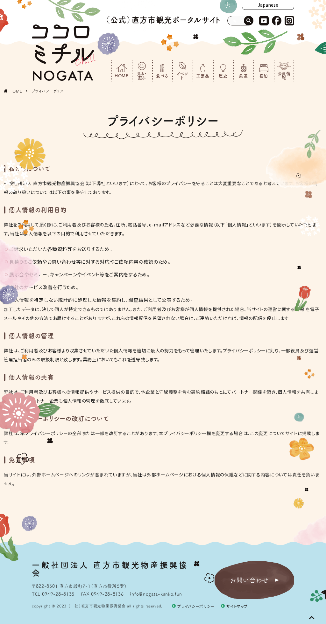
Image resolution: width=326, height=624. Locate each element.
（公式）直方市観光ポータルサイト (163, 20)
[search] (248, 20)
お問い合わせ (249, 580)
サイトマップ (236, 606)
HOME (16, 91)
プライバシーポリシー (49, 91)
